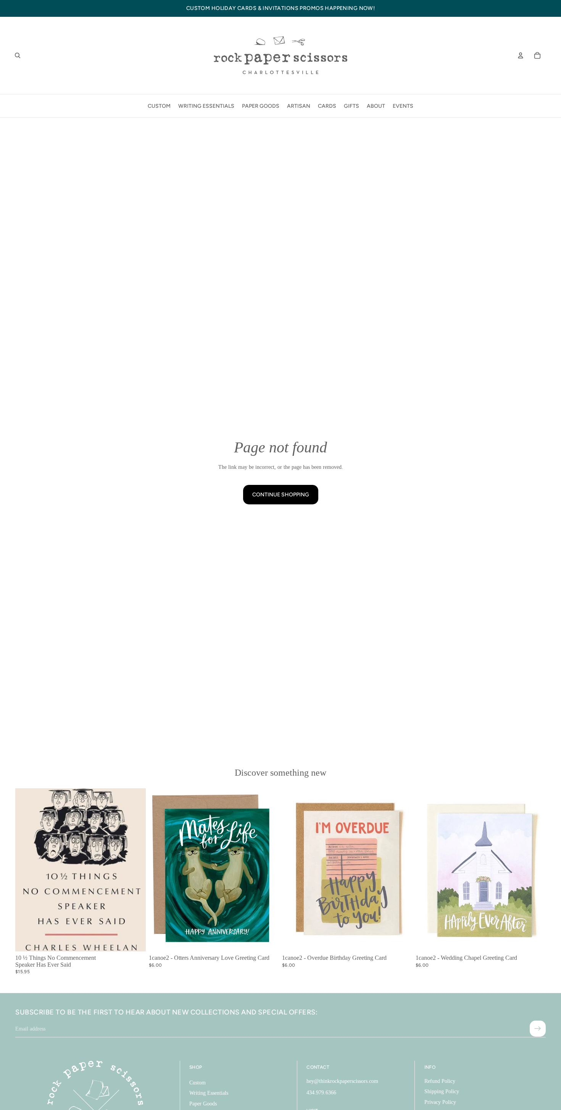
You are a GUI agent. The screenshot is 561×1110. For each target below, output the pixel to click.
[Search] (17, 55)
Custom (197, 1083)
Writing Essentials (208, 1093)
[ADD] (134, 939)
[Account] (520, 55)
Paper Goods (203, 1104)
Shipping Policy (441, 1091)
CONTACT (317, 1067)
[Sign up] (538, 1029)
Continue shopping (280, 494)
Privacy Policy (440, 1102)
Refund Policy (439, 1081)
